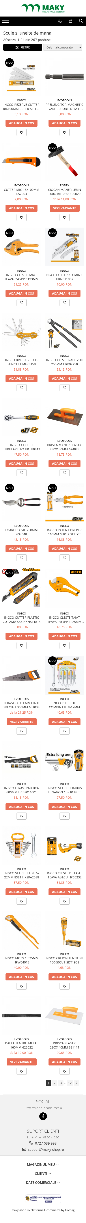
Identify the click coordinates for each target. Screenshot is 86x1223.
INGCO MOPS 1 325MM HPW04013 (21, 960)
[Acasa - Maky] (43, 8)
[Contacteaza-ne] (60, 21)
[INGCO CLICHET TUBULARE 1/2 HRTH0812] (21, 417)
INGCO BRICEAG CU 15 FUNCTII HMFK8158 (21, 362)
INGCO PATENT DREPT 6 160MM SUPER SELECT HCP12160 (64, 532)
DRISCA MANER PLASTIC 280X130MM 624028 (64, 447)
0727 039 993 (45, 1143)
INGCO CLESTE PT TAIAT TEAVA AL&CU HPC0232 (64, 875)
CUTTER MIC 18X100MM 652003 (21, 191)
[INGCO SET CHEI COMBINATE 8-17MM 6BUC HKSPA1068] (64, 675)
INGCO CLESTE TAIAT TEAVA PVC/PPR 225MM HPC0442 (64, 619)
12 (70, 1083)
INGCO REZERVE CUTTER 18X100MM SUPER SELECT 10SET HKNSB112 (21, 106)
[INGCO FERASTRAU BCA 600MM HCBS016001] (21, 760)
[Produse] (6, 22)
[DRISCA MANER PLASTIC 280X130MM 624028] (64, 417)
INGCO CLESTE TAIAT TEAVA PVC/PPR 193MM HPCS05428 (21, 277)
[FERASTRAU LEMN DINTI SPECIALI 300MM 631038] (21, 675)
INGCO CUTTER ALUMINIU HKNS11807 (64, 277)
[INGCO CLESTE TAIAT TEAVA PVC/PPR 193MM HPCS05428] (21, 247)
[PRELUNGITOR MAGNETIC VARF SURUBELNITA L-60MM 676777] (64, 77)
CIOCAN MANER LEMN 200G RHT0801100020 (64, 191)
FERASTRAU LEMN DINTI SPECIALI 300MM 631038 (21, 705)
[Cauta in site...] (81, 21)
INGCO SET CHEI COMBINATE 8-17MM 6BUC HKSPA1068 (64, 705)
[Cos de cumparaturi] (70, 21)
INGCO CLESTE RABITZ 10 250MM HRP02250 (64, 362)
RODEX (64, 185)
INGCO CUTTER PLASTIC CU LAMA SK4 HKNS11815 (22, 619)
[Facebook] (43, 1116)
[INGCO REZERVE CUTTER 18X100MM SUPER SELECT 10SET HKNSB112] (21, 77)
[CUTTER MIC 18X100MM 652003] (21, 162)
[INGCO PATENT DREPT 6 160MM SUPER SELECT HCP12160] (64, 502)
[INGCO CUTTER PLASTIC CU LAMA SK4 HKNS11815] (21, 588)
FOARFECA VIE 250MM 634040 (21, 532)
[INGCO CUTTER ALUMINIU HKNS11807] (64, 247)
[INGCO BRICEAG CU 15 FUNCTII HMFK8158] (21, 332)
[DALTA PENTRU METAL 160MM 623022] (21, 1015)
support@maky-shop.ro (45, 1149)
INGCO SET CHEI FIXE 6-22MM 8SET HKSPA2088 (21, 875)
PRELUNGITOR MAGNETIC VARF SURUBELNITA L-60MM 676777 (64, 106)
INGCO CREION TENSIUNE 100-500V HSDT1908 (64, 960)
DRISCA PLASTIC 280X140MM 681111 (64, 1045)
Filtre (24, 47)
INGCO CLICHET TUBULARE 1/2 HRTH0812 (21, 447)
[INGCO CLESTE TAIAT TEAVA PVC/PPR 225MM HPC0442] (64, 588)
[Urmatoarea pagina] (76, 1083)
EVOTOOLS (64, 100)
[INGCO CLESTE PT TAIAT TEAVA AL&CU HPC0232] (64, 845)
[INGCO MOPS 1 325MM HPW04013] (21, 930)
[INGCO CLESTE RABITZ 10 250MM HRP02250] (64, 332)
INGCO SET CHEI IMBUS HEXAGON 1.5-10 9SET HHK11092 (64, 790)
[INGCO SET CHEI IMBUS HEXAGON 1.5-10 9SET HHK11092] (64, 760)
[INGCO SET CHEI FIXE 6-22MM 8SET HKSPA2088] (21, 845)
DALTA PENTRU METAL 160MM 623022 (21, 1045)
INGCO (21, 100)
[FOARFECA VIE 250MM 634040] (21, 502)
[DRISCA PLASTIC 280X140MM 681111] (64, 1015)
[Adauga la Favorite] (22, 132)
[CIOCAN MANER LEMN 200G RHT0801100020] (64, 162)
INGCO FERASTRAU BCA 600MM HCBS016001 (21, 790)
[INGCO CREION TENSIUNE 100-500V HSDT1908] (64, 930)
